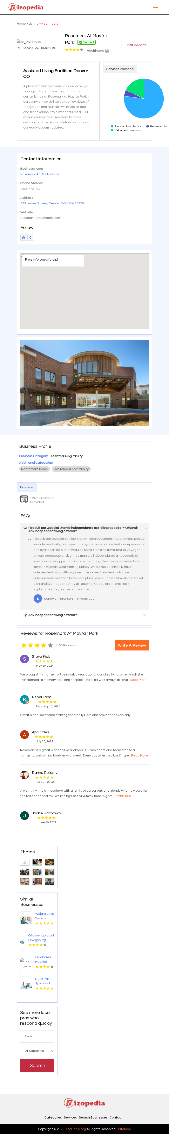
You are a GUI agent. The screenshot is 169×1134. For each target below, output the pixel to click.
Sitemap (124, 1129)
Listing (34, 23)
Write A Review (132, 645)
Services (70, 1117)
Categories (53, 1117)
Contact (116, 1117)
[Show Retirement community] (126, 130)
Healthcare (50, 23)
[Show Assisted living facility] (126, 126)
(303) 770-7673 (31, 189)
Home (21, 23)
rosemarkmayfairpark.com (40, 217)
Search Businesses (93, 1117)
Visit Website (137, 45)
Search (37, 1065)
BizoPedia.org (75, 1129)
